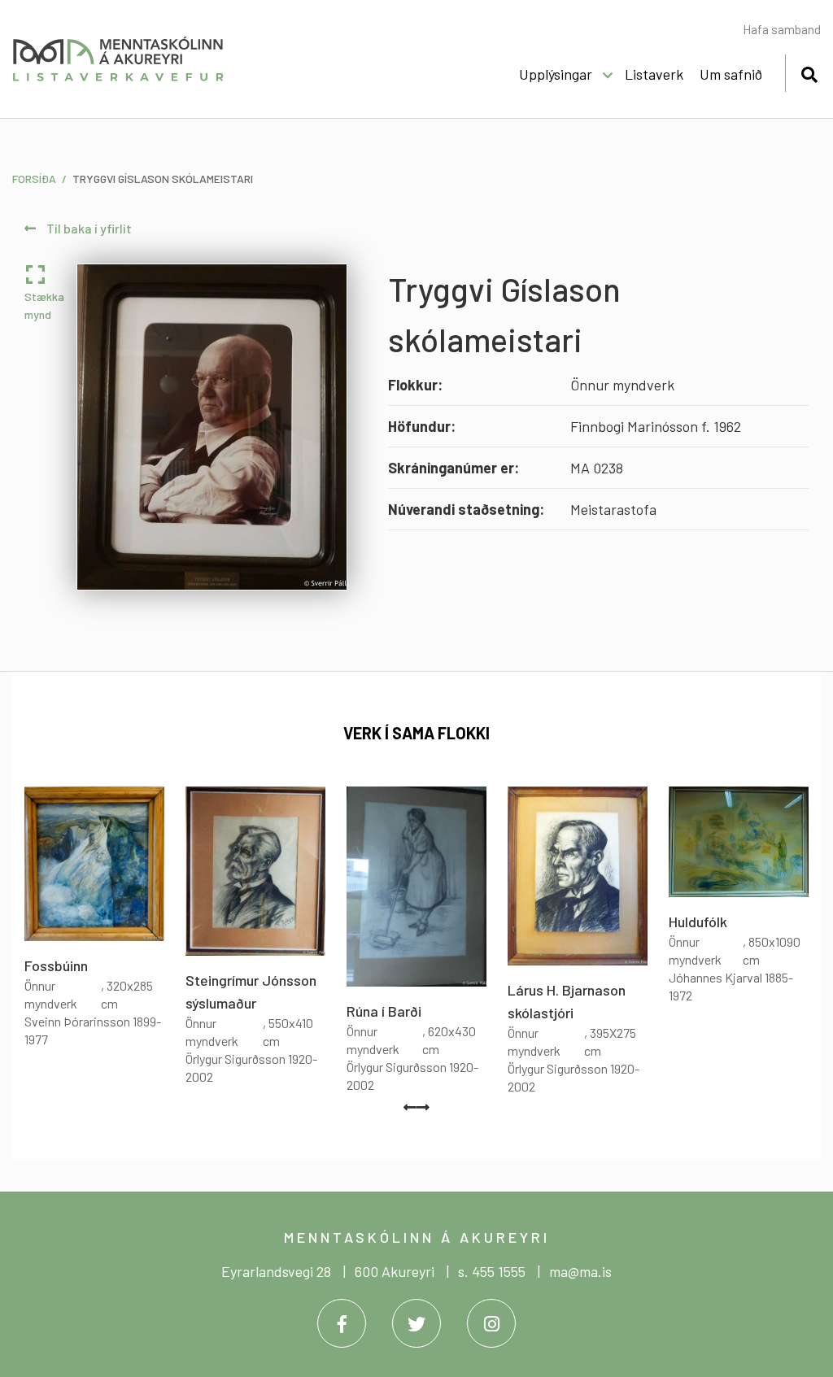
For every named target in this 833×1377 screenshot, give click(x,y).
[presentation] (409, 1107)
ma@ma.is (580, 1271)
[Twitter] (416, 1323)
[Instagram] (491, 1323)
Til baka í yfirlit (88, 228)
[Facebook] (341, 1323)
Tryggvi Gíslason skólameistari (162, 178)
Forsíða (34, 178)
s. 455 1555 (492, 1271)
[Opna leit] (809, 72)
